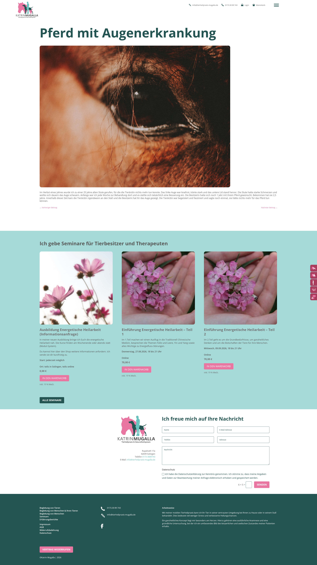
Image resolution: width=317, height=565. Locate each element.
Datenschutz (46, 533)
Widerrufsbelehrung (49, 530)
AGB (42, 527)
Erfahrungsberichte (49, 519)
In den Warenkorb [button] (54, 378)
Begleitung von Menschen (52, 513)
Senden (262, 484)
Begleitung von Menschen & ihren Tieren (59, 510)
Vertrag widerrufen (56, 549)
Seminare (44, 516)
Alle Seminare (51, 400)
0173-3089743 (148, 456)
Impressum (45, 524)
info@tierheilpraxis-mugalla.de (141, 459)
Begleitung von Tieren (50, 508)
